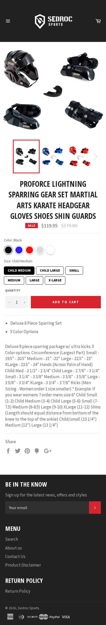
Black (8, 250)
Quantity (12, 290)
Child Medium (19, 269)
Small (74, 269)
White (50, 250)
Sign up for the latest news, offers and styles (46, 495)
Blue (18, 250)
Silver (40, 250)
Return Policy (17, 591)
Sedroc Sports (28, 608)
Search (11, 539)
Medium (14, 279)
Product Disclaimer (23, 565)
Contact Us (15, 556)
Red (29, 250)
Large (34, 279)
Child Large (50, 269)
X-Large (55, 279)
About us (13, 548)
